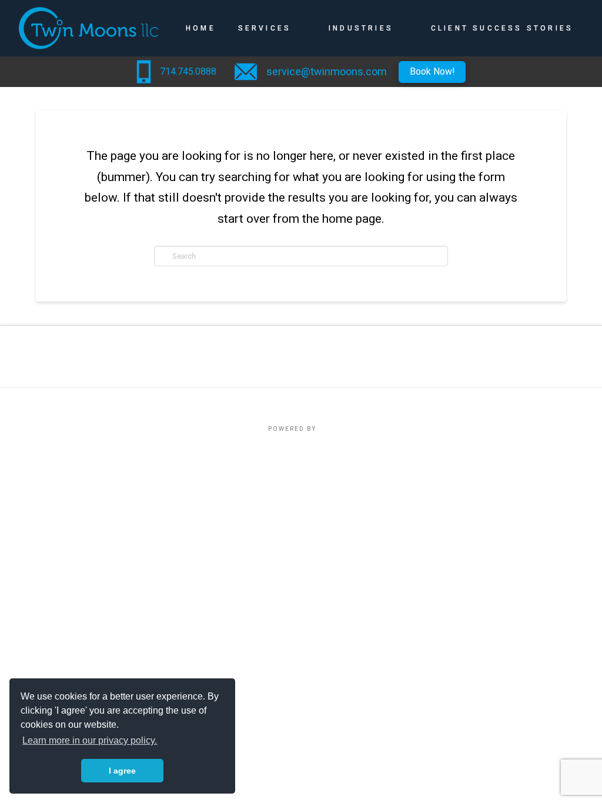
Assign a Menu (300, 403)
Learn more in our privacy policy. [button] (89, 740)
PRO (326, 429)
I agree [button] (122, 770)
